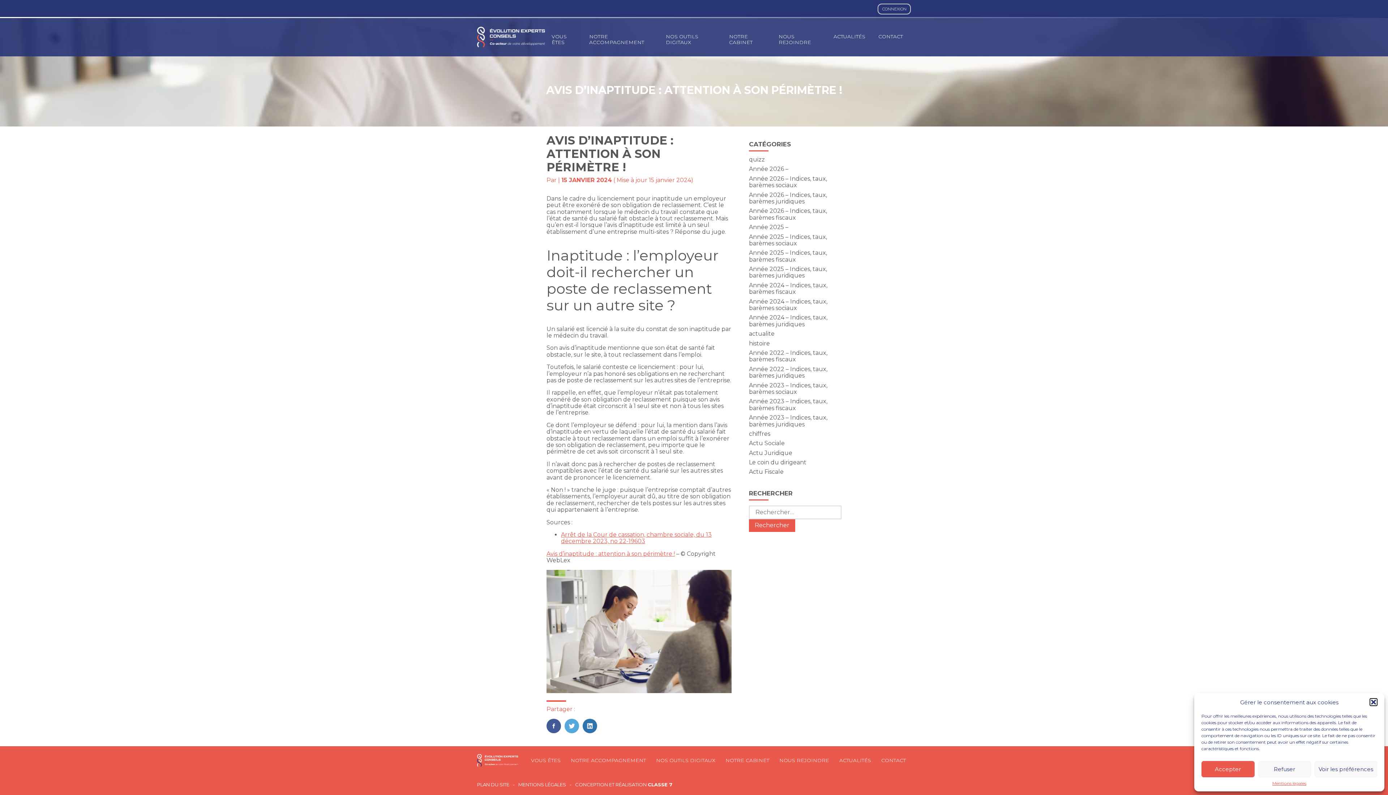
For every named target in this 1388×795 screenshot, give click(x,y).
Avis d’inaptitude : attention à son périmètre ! (611, 553)
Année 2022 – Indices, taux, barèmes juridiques (788, 372)
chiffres (759, 433)
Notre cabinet (741, 39)
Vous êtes (559, 39)
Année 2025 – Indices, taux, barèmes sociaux (788, 240)
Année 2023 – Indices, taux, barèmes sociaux (788, 388)
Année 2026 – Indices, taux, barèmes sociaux (788, 182)
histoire (759, 343)
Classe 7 (660, 784)
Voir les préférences (1346, 769)
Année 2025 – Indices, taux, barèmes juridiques (788, 272)
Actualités (849, 36)
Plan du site (493, 784)
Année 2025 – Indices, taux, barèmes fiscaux (788, 256)
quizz (757, 159)
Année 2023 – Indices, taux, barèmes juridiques (788, 420)
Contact (890, 36)
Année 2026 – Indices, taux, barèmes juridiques (788, 198)
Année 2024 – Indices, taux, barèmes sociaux (788, 304)
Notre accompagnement (616, 39)
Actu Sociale (767, 443)
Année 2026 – (768, 169)
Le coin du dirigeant (777, 462)
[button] (1373, 702)
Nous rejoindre (795, 39)
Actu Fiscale (766, 471)
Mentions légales (1289, 783)
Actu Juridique (770, 453)
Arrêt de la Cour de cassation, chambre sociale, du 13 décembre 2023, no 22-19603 (636, 538)
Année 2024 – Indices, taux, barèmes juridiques (788, 320)
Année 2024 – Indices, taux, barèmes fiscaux (788, 288)
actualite (762, 333)
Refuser (1284, 769)
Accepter (1228, 769)
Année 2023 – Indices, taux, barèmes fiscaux (788, 404)
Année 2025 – (768, 227)
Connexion (894, 9)
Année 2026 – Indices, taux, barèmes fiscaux (788, 214)
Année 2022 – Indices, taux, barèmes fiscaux (788, 356)
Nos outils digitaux (682, 39)
